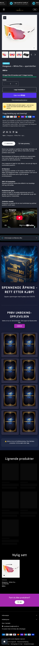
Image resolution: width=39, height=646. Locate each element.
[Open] (4, 641)
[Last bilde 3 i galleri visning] (19, 54)
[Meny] (4, 9)
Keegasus (6, 63)
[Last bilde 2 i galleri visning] (12, 54)
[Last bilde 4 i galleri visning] (26, 54)
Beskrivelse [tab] (10, 143)
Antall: (5, 80)
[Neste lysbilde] (35, 55)
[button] (34, 9)
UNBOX (19, 326)
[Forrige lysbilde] (31, 55)
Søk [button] (21, 602)
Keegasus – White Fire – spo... (16, 135)
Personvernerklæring (22, 641)
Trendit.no (9, 639)
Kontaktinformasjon (29, 644)
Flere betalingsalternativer (19, 100)
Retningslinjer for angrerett (9, 641)
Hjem (4, 135)
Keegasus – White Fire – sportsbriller (9, 582)
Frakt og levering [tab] (25, 143)
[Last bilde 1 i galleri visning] (5, 54)
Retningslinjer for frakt (16, 644)
